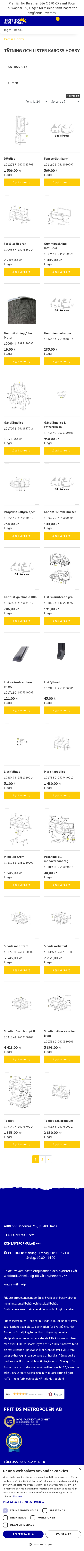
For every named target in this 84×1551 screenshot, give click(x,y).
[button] (34, 1394)
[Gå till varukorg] (56, 21)
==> (38, 1243)
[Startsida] (23, 21)
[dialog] (42, 1508)
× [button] (79, 1468)
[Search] (80, 30)
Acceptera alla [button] (23, 1534)
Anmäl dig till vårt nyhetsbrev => (43, 1275)
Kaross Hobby (14, 39)
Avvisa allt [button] (63, 1534)
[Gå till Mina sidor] (63, 21)
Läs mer (17, 1496)
